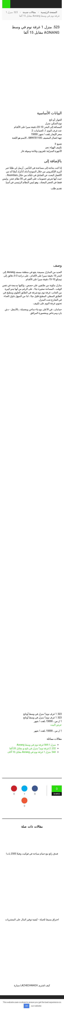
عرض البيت (56, 724)
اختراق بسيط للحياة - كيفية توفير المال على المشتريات (32, 919)
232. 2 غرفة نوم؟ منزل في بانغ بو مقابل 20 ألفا (32, 748)
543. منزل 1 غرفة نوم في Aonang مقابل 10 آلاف (31, 752)
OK (26, 1006)
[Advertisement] (32, 72)
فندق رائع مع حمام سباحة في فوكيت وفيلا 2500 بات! (32, 853)
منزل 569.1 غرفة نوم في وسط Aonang (36, 744)
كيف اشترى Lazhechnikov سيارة (32, 985)
